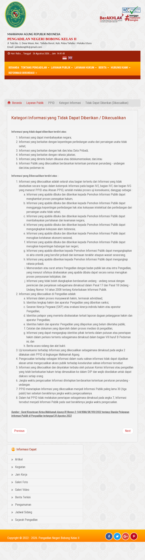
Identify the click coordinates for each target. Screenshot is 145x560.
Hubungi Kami (120, 67)
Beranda (13, 67)
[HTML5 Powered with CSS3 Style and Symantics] (119, 12)
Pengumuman (23, 504)
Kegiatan (20, 467)
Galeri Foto (21, 482)
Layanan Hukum (85, 67)
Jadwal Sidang (23, 512)
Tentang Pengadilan (34, 67)
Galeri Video (22, 489)
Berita (103, 67)
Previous (19, 431)
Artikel (19, 459)
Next (128, 431)
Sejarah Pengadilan (26, 520)
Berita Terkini (23, 497)
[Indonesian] (65, 58)
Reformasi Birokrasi (21, 72)
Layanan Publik (61, 67)
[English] (70, 58)
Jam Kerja (21, 474)
